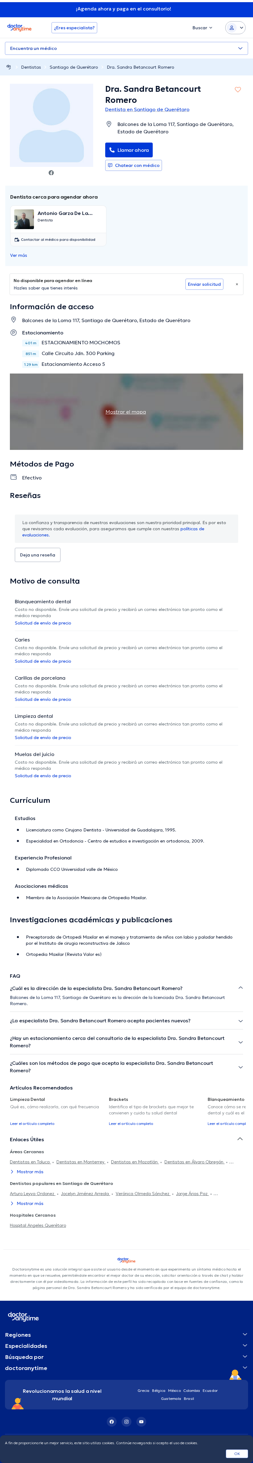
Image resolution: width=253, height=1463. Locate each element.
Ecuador (210, 1390)
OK (237, 1453)
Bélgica (159, 1390)
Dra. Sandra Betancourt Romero (140, 67)
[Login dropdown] (235, 27)
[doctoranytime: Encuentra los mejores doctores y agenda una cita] (8, 67)
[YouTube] (141, 1422)
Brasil (189, 1398)
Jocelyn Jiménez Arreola (85, 1193)
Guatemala (171, 1398)
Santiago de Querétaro (74, 67)
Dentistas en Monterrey (81, 1162)
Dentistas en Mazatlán (135, 1162)
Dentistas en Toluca (30, 1162)
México (174, 1390)
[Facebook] (112, 1422)
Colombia (191, 1390)
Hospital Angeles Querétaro (38, 1225)
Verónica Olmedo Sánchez (143, 1193)
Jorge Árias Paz (192, 1193)
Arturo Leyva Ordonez (33, 1193)
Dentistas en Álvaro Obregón (194, 1162)
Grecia (144, 1390)
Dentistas (31, 67)
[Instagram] (126, 1422)
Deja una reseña (37, 555)
